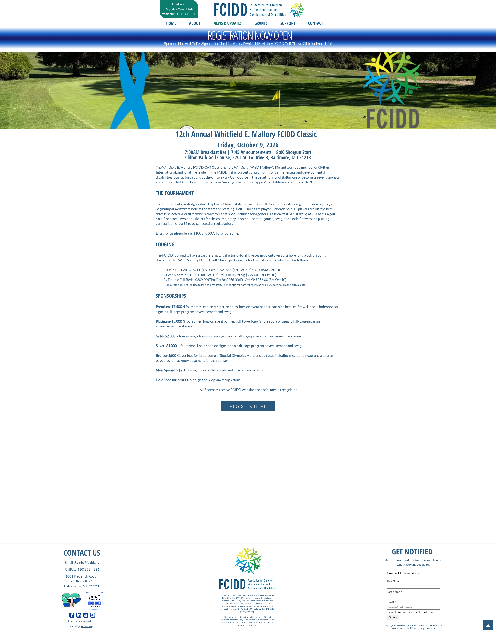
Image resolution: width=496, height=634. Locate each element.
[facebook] (71, 615)
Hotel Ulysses (249, 255)
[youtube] (85, 615)
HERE (191, 14)
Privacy (78, 621)
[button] (195, 23)
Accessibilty (89, 621)
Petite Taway (87, 626)
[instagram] (92, 615)
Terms (70, 621)
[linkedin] (78, 615)
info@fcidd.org (89, 562)
